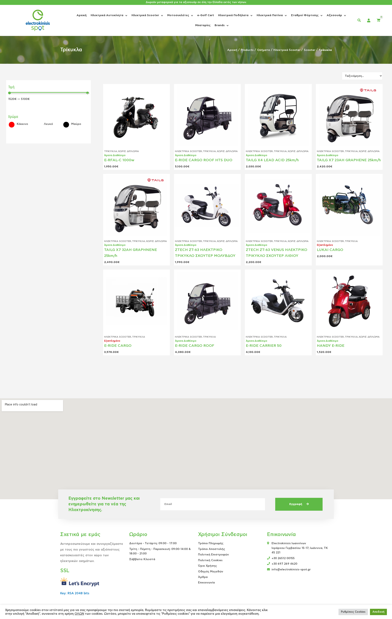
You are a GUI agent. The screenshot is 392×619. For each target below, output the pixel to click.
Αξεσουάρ (334, 15)
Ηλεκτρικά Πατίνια (270, 15)
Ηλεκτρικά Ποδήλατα (233, 15)
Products (247, 50)
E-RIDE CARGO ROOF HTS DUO (203, 160)
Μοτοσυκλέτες (178, 15)
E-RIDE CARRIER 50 (264, 346)
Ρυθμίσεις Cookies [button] (353, 612)
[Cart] (378, 20)
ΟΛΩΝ (79, 613)
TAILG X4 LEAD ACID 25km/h (272, 160)
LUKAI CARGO (330, 250)
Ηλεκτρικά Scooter (145, 15)
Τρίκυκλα (110, 151)
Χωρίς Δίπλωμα (128, 151)
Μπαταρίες (202, 25)
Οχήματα (263, 50)
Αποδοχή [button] (378, 612)
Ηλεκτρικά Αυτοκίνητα (107, 15)
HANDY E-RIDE (330, 346)
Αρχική (82, 15)
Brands (220, 25)
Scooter (309, 50)
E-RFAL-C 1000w (119, 160)
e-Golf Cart (205, 15)
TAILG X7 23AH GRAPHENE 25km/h (349, 160)
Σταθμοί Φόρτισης (304, 15)
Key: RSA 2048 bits (74, 593)
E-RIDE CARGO (117, 346)
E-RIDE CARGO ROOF (194, 346)
